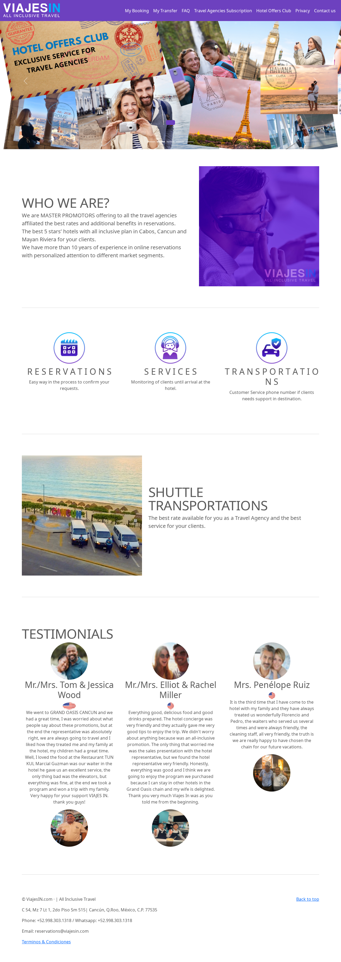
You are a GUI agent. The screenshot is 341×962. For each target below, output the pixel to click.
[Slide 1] (151, 142)
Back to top (307, 899)
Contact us (325, 11)
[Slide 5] (190, 142)
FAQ (186, 11)
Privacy (302, 11)
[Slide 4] (180, 142)
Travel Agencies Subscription (223, 11)
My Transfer (165, 11)
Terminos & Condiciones (46, 942)
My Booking (137, 11)
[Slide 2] (161, 142)
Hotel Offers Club (273, 11)
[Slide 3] (170, 142)
